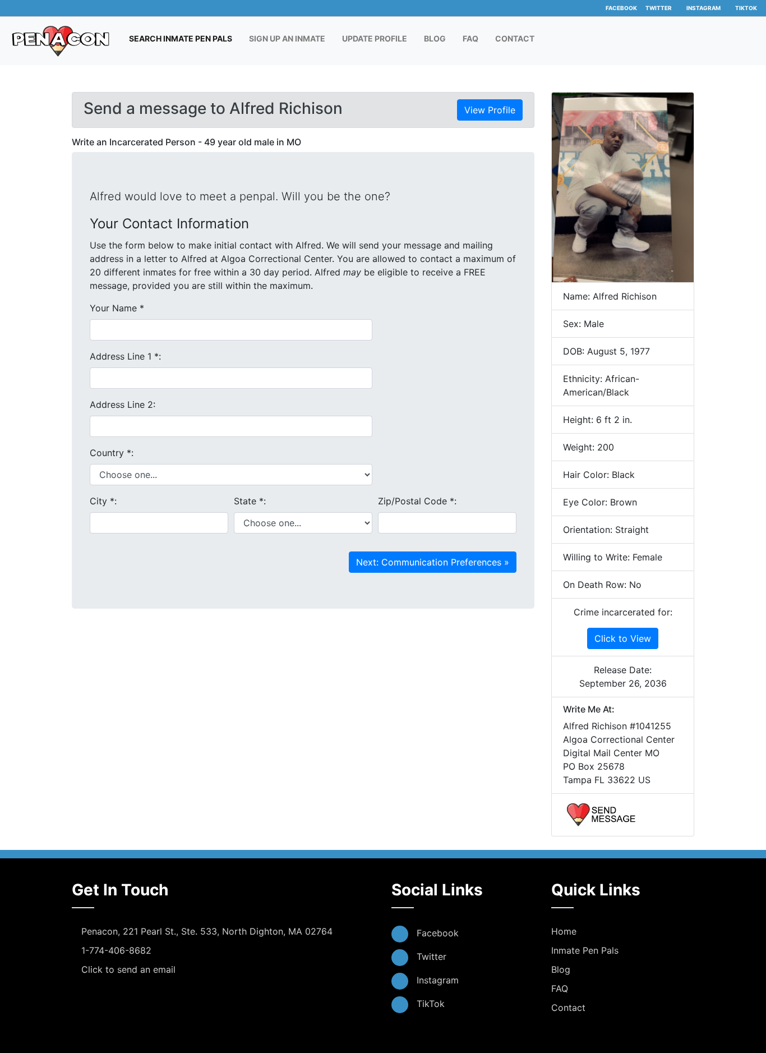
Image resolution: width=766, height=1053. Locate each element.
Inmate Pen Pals (585, 950)
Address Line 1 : (125, 356)
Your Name (117, 308)
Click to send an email (128, 969)
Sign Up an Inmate (287, 38)
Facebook (621, 7)
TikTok (746, 7)
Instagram (703, 7)
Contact (514, 38)
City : (103, 501)
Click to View (622, 638)
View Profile (489, 110)
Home (563, 931)
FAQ (470, 38)
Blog (435, 38)
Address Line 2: (122, 404)
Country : (111, 452)
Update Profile (374, 38)
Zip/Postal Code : (417, 501)
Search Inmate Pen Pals (183, 38)
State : (250, 501)
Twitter (658, 7)
